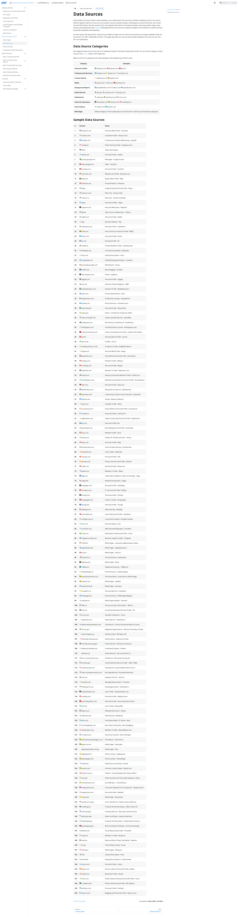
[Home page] (75, 8)
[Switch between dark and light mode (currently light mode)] (214, 2)
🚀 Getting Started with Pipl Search (22, 3)
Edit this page (80, 901)
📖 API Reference (43, 3)
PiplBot (97, 28)
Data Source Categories (173, 9)
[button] (14, 7)
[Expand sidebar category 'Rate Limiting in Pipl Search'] (25, 61)
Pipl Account (70, 3)
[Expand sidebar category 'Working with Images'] (25, 88)
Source (85, 54)
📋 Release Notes (57, 3)
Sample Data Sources (173, 12)
